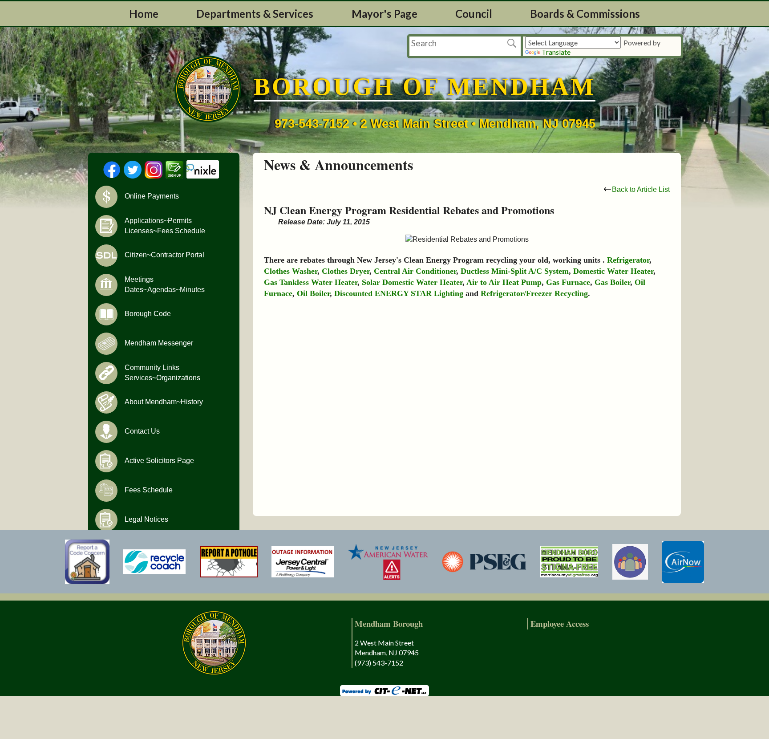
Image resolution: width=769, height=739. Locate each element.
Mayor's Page (384, 13)
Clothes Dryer (345, 271)
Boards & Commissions (585, 13)
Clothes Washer (290, 271)
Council (473, 13)
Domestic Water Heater (613, 271)
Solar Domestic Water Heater (412, 282)
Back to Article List (641, 189)
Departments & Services (254, 13)
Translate (556, 52)
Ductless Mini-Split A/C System (515, 271)
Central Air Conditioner (415, 271)
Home (143, 13)
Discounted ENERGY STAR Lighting (398, 293)
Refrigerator (628, 260)
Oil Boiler (313, 293)
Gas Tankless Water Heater (310, 282)
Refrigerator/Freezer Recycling (534, 293)
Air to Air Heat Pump (504, 282)
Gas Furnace (568, 282)
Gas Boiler (612, 282)
